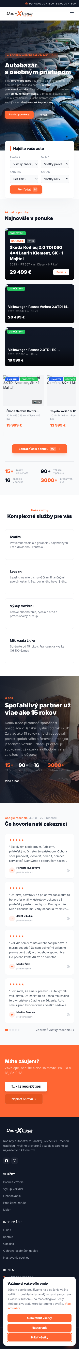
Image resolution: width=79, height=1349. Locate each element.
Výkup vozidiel (13, 1189)
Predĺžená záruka (15, 1202)
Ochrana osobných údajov (20, 1250)
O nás (7, 1230)
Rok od (45, 172)
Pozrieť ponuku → (19, 114)
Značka (15, 157)
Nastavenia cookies (16, 1257)
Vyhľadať (27, 189)
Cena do (15, 172)
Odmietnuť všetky (39, 1318)
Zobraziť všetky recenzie (53, 1030)
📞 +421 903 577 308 (26, 1086)
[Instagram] (14, 1160)
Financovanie (12, 1195)
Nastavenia (39, 1327)
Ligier (7, 1209)
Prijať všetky (39, 1337)
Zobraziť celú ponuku (36, 448)
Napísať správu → (24, 1099)
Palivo (45, 157)
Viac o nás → (14, 781)
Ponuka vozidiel (13, 1182)
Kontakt (44, 114)
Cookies (8, 1243)
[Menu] (72, 14)
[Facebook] (6, 1160)
